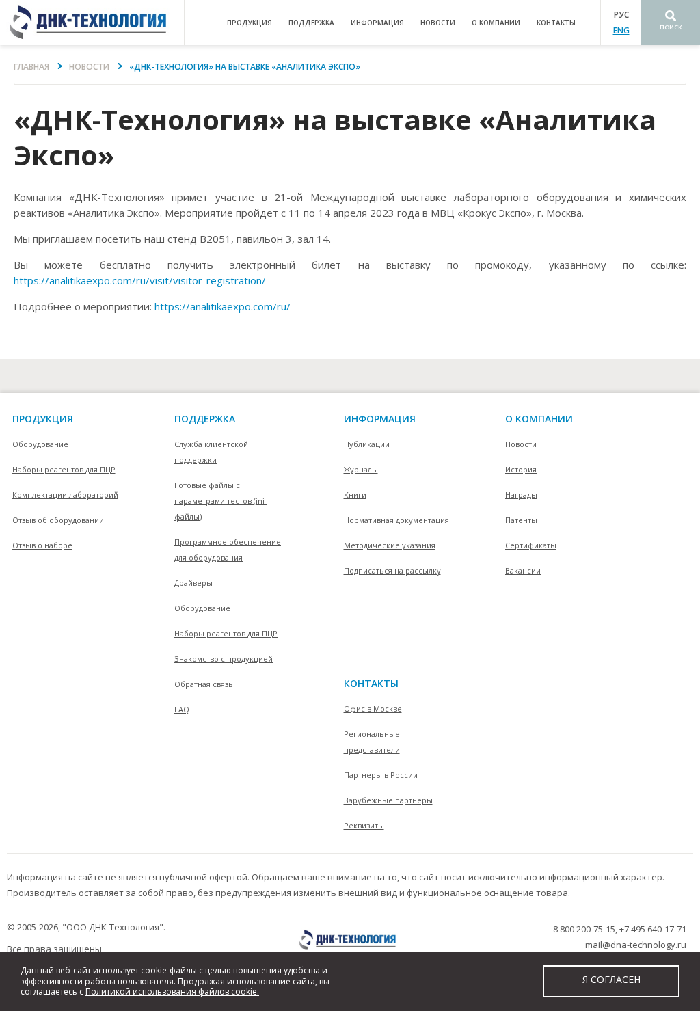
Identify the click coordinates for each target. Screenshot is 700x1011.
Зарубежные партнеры (388, 800)
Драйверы (193, 583)
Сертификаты (530, 545)
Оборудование (40, 444)
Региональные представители (372, 742)
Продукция (42, 418)
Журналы (361, 469)
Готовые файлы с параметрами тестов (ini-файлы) (220, 501)
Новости (437, 22)
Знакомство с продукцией (223, 658)
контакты (556, 22)
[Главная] (92, 22)
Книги (355, 494)
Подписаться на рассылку (392, 570)
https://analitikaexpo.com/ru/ (222, 306)
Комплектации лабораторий (65, 494)
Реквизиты (364, 825)
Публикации (367, 444)
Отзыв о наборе (42, 545)
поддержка (311, 22)
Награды (521, 494)
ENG (621, 30)
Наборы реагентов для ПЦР (64, 469)
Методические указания (389, 545)
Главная (31, 66)
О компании (539, 418)
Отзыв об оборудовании (58, 520)
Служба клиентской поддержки (211, 452)
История (521, 469)
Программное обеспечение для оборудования (227, 550)
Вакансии (523, 570)
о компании (496, 22)
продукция (249, 22)
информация (377, 22)
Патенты (521, 520)
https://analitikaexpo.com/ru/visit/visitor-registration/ (140, 280)
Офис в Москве (373, 708)
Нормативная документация (396, 520)
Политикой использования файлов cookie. (172, 991)
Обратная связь (203, 684)
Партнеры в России (381, 775)
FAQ (181, 709)
